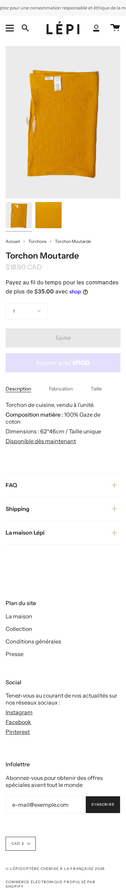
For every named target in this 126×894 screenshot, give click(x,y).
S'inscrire (102, 804)
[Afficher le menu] (11, 28)
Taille (96, 389)
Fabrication (61, 389)
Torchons (37, 241)
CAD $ (18, 843)
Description (18, 389)
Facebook (18, 721)
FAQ (11, 485)
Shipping (17, 508)
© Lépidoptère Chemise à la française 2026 (55, 868)
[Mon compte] (96, 28)
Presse (14, 653)
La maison (19, 616)
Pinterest (18, 731)
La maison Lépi (25, 532)
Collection (19, 628)
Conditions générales (33, 641)
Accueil (13, 241)
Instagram (19, 712)
